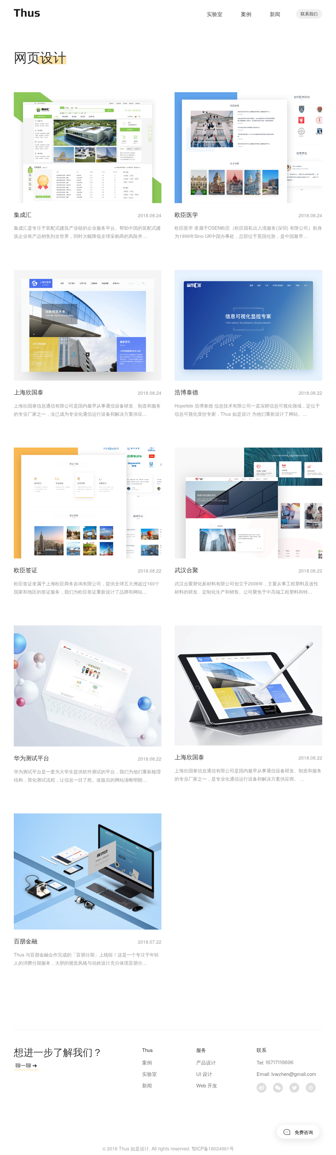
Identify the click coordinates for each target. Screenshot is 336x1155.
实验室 (214, 14)
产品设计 (206, 1062)
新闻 (275, 14)
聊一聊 (23, 1065)
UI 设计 (204, 1073)
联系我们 (309, 13)
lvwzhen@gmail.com (293, 1073)
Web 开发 (206, 1085)
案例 (246, 14)
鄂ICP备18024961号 (213, 1148)
